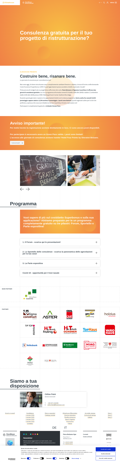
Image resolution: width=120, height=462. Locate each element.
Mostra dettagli (75, 458)
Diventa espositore (70, 415)
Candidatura (30, 413)
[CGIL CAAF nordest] (70, 315)
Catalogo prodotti (50, 415)
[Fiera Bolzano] (28, 2)
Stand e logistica (70, 419)
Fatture (70, 423)
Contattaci (30, 423)
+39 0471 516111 (69, 443)
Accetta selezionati (105, 453)
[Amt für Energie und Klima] (50, 361)
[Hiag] (90, 345)
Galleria (90, 417)
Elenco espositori (50, 413)
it (65, 427)
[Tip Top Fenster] (30, 330)
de (54, 427)
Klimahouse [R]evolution (70, 413)
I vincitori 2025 (30, 417)
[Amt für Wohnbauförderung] (110, 345)
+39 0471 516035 (53, 403)
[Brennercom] (108, 442)
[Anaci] (30, 361)
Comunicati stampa (90, 415)
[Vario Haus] (110, 330)
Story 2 (110, 415)
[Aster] (50, 315)
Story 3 (110, 417)
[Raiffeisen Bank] (70, 345)
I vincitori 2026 (30, 415)
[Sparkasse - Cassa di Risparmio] (50, 345)
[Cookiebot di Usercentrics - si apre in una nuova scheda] (12, 459)
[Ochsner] (70, 330)
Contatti (85, 434)
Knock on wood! (10, 413)
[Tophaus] (90, 330)
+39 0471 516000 (69, 442)
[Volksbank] (30, 345)
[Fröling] (50, 330)
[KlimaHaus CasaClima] (30, 294)
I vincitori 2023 (30, 421)
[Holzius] (110, 315)
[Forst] (108, 435)
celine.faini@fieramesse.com (56, 405)
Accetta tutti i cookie (106, 449)
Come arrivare (87, 436)
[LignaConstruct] (30, 315)
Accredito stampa (90, 413)
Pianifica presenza (69, 417)
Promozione (70, 421)
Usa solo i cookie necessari (105, 458)
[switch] (42, 458)
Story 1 (110, 413)
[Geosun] (90, 315)
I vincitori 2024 (30, 419)
